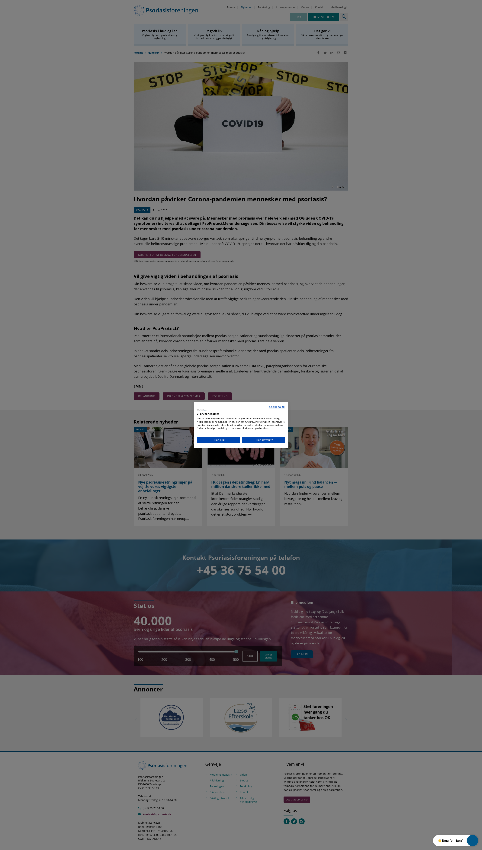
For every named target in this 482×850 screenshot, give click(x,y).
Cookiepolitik (277, 407)
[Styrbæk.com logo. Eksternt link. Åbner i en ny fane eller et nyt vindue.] (202, 410)
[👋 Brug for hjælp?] (472, 840)
